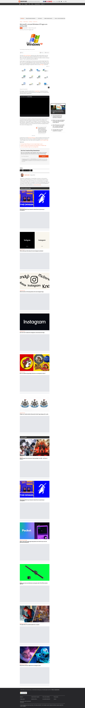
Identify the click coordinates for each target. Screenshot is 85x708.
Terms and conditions (46, 696)
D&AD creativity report (48, 18)
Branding (30, 21)
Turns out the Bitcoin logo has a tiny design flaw (29, 146)
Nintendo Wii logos (31, 137)
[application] (34, 106)
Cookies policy (22, 699)
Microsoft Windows (27, 55)
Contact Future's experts (35, 696)
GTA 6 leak (40, 18)
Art (22, 4)
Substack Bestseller (37, 184)
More (42, 4)
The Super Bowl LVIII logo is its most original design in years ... (32, 144)
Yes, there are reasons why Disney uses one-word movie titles (58, 111)
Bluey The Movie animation (30, 18)
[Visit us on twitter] (45, 1)
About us (21, 696)
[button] (64, 1)
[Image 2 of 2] (47, 77)
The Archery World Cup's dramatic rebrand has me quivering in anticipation (57, 116)
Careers (55, 699)
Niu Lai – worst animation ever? (60, 18)
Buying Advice (37, 4)
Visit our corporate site (55, 689)
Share (22, 52)
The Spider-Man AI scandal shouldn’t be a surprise (58, 130)
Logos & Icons (35, 21)
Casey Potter (37, 91)
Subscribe (54, 1)
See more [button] (33, 135)
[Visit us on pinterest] (50, 1)
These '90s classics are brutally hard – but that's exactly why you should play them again (58, 126)
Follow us (42, 52)
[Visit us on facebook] (43, 1)
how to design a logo (44, 140)
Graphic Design (25, 21)
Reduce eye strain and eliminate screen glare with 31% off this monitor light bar (59, 121)
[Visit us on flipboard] (51, 1)
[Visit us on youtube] (48, 1)
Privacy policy (56, 696)
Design (26, 4)
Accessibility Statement (46, 699)
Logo (21, 170)
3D (29, 4)
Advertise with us (34, 699)
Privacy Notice (25, 159)
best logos (42, 64)
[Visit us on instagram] (46, 1)
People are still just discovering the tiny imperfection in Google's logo (33, 145)
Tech (32, 4)
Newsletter (47, 52)
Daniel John (26, 27)
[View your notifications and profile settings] (61, 1)
